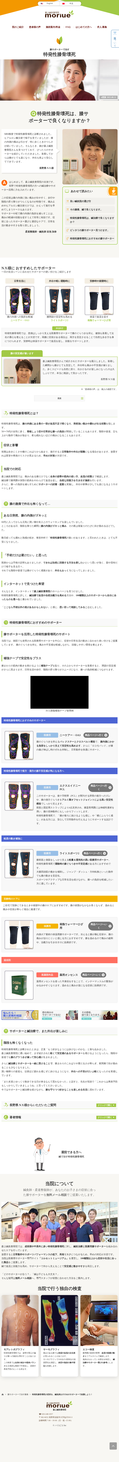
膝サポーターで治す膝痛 (18, 1394)
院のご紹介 (18, 27)
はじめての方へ (84, 27)
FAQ (68, 27)
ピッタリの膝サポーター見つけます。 (90, 230)
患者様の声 (35, 27)
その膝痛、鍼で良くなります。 (86, 209)
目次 (59, 398)
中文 (71, 3)
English (50, 3)
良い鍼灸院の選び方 (80, 201)
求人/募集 (102, 27)
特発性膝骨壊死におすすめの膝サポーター (92, 238)
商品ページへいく (99, 926)
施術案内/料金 (53, 27)
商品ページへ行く (94, 735)
